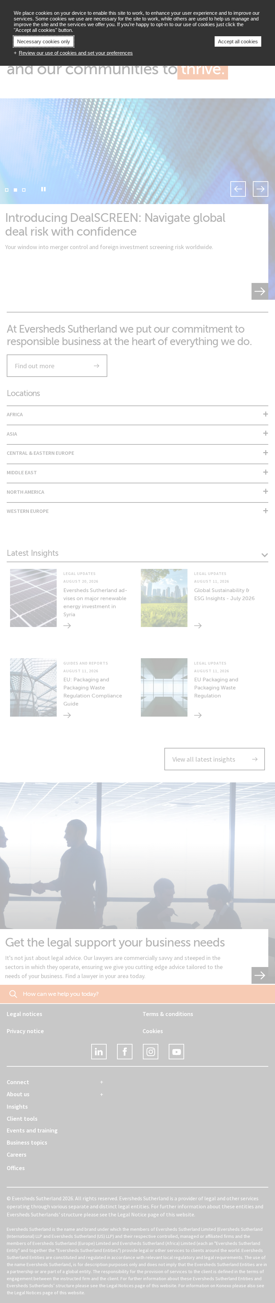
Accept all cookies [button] (238, 41)
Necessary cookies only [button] (43, 41)
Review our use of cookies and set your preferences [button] (76, 53)
